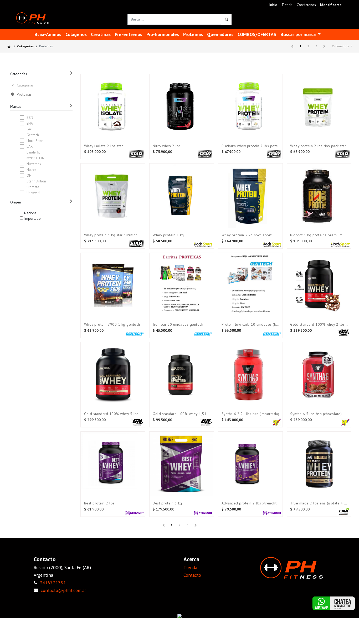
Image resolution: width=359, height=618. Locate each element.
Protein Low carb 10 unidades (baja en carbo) (250, 324)
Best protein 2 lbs (99, 503)
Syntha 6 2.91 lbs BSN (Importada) (250, 414)
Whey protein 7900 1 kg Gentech (112, 324)
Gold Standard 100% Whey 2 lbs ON (319, 324)
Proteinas (24, 94)
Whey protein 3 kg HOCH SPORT (247, 235)
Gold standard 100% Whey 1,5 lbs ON (182, 414)
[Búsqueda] (226, 19)
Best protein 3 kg (167, 503)
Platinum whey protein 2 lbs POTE (250, 146)
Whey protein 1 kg (168, 235)
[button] (342, 46)
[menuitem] (273, 5)
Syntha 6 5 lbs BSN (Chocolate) (316, 414)
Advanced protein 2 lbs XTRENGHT (249, 503)
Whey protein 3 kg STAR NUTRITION (111, 235)
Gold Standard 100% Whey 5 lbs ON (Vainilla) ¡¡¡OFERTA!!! (113, 414)
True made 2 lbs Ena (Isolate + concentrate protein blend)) (319, 503)
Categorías (25, 46)
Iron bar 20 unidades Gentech (178, 324)
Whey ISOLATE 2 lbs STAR (103, 146)
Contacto (192, 575)
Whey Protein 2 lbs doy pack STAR (318, 146)
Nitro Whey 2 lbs (167, 146)
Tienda (190, 567)
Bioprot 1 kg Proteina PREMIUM (316, 235)
